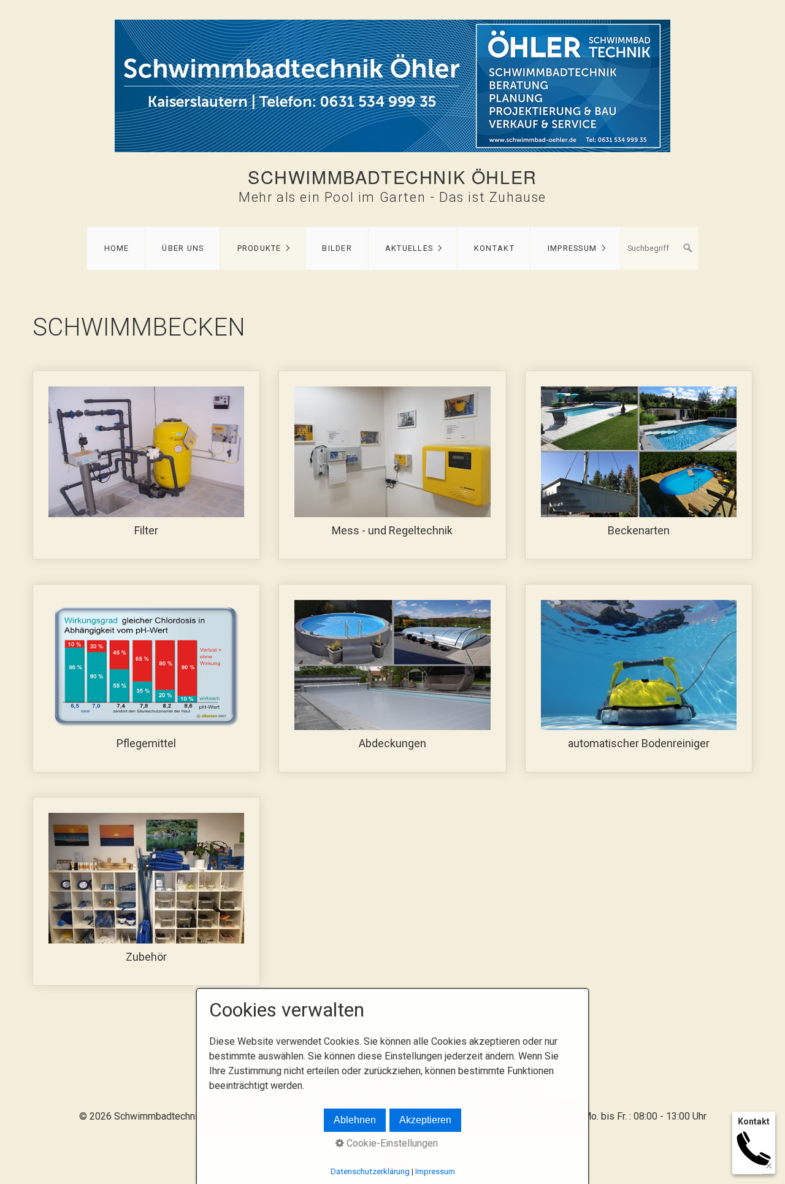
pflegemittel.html (146, 678)
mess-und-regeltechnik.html (392, 465)
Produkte (259, 248)
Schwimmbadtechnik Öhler (392, 176)
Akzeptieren (425, 1120)
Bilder (337, 248)
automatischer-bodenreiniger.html (639, 678)
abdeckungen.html (392, 678)
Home (116, 248)
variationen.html (639, 465)
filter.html (146, 465)
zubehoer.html (146, 891)
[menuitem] (116, 248)
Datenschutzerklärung (370, 1171)
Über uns (183, 248)
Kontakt (494, 248)
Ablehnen (355, 1120)
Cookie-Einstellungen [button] (391, 1143)
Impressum (572, 248)
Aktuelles (409, 248)
